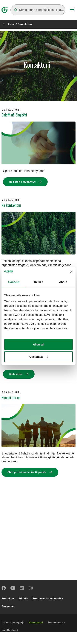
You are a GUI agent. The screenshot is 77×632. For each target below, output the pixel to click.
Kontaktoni (36, 622)
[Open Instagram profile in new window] (30, 588)
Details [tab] (38, 282)
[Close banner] (71, 272)
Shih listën (16, 373)
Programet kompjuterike (48, 598)
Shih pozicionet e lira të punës (26, 472)
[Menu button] (72, 10)
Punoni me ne (56, 622)
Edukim (23, 598)
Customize (36, 356)
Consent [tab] (13, 282)
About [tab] (63, 282)
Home (11, 23)
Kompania (7, 605)
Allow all (38, 344)
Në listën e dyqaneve (22, 181)
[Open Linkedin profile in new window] (21, 588)
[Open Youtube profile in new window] (12, 588)
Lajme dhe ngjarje (12, 622)
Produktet (7, 598)
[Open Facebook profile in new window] (3, 588)
